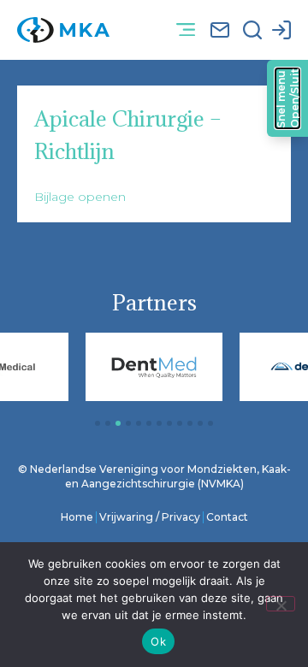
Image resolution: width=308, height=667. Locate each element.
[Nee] (280, 603)
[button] (185, 30)
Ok (158, 641)
